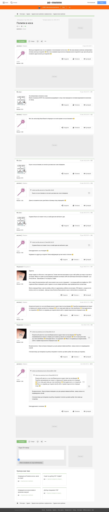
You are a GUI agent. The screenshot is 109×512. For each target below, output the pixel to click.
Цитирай (88, 59)
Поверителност (68, 510)
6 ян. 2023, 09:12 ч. (55, 20)
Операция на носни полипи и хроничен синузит (26, 491)
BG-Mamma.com (25, 510)
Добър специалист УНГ (51, 490)
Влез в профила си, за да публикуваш (31, 462)
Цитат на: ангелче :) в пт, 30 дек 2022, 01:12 (43, 331)
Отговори (21, 41)
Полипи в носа (25, 23)
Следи (32, 41)
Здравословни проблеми (27, 481)
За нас (43, 510)
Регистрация (91, 2)
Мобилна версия (87, 510)
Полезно (77, 59)
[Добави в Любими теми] (37, 41)
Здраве (28, 503)
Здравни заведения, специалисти (54, 479)
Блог (93, 510)
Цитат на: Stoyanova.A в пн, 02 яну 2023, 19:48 (44, 370)
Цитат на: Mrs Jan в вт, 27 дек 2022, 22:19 (43, 242)
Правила (54, 510)
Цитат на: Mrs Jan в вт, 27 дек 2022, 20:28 (43, 190)
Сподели (66, 59)
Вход (101, 2)
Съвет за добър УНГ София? (53, 476)
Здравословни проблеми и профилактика (42, 503)
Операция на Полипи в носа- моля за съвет (28, 477)
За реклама (48, 510)
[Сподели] (41, 41)
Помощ (74, 510)
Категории (22, 503)
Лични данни (61, 510)
